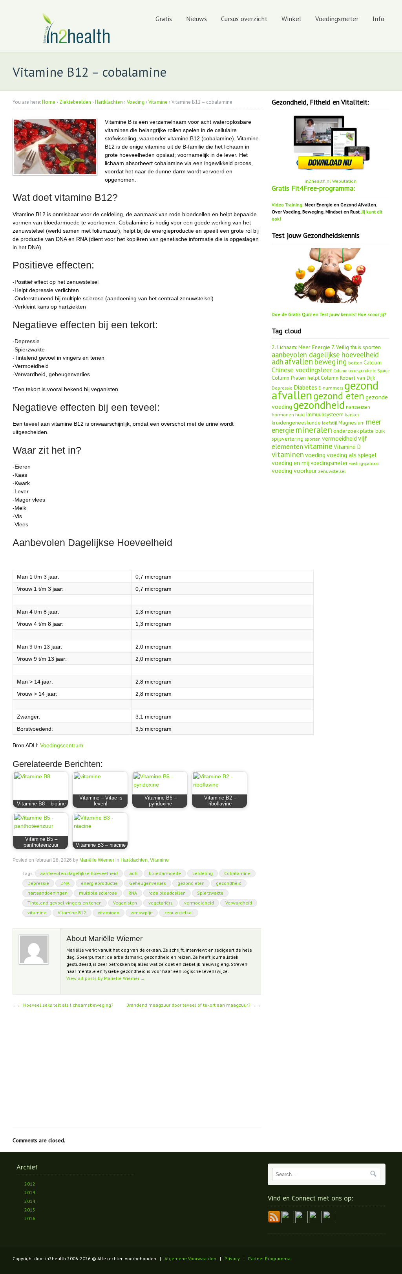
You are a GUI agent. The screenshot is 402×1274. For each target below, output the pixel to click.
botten (355, 362)
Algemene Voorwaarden (190, 1258)
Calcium (373, 362)
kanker (352, 414)
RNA (132, 893)
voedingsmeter (329, 463)
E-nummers (330, 387)
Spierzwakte (210, 893)
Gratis (163, 19)
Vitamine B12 (72, 913)
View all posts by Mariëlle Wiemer (105, 978)
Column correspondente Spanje (361, 370)
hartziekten (358, 407)
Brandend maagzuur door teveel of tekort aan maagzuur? (193, 1005)
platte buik (372, 430)
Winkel (291, 19)
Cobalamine (237, 873)
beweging (330, 361)
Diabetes (305, 387)
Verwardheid (238, 903)
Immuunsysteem (325, 414)
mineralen (313, 430)
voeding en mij (290, 463)
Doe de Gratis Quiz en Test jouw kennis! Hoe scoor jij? (329, 314)
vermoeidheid (199, 903)
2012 (29, 1184)
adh (133, 873)
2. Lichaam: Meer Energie (301, 347)
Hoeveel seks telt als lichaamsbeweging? (65, 1005)
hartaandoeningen (47, 893)
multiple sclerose (98, 893)
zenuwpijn (142, 913)
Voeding (135, 102)
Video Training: (287, 205)
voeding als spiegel (351, 455)
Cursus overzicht (244, 19)
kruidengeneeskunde (296, 422)
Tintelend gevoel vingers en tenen (64, 903)
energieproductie (99, 883)
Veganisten (125, 903)
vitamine (36, 913)
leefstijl (329, 422)
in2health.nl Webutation (330, 181)
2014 (29, 1201)
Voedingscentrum (61, 745)
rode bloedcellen (167, 893)
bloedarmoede (165, 873)
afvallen (299, 361)
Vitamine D (347, 446)
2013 (29, 1192)
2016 (29, 1218)
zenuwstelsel (178, 913)
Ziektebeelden (75, 102)
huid (300, 414)
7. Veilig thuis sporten (356, 347)
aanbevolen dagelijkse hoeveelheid (79, 873)
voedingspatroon (364, 463)
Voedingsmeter (336, 19)
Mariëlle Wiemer (96, 860)
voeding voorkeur (294, 470)
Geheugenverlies (147, 883)
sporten (313, 439)
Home (48, 102)
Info (378, 19)
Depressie (38, 883)
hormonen (283, 414)
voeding (315, 455)
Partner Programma (269, 1258)
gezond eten (191, 883)
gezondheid (228, 883)
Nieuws (196, 19)
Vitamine (158, 102)
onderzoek (346, 430)
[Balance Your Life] (76, 42)
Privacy (232, 1258)
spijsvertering (287, 438)
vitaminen (108, 913)
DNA (64, 883)
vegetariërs (160, 903)
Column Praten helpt (296, 377)
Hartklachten (109, 102)
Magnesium (351, 422)
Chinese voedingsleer (302, 370)
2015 (29, 1210)
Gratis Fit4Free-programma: (313, 188)
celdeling (202, 873)
